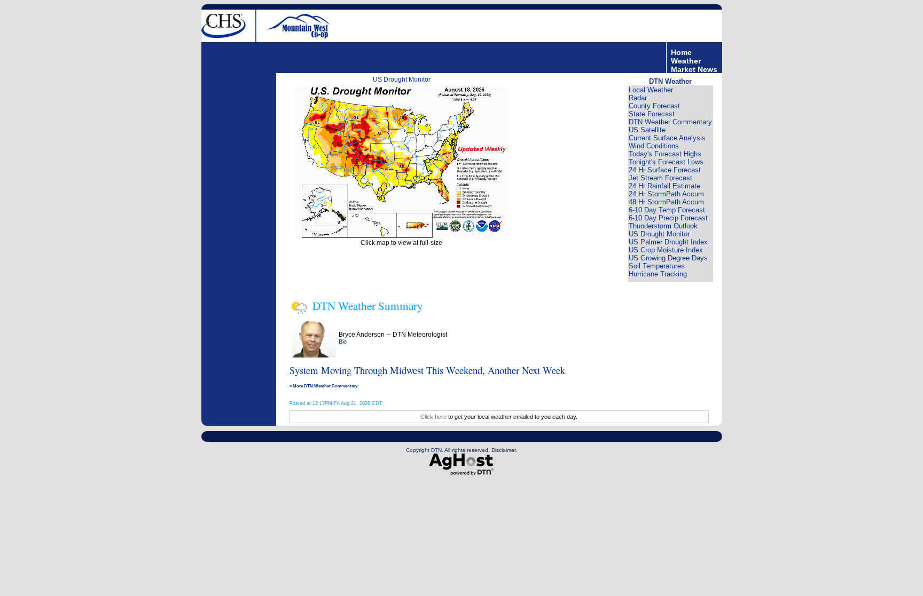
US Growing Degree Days (668, 258)
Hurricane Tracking (658, 274)
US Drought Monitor (402, 79)
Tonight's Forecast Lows (666, 162)
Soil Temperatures (657, 266)
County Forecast (654, 106)
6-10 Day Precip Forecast (668, 218)
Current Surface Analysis (667, 138)
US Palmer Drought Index (668, 242)
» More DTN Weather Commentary (323, 385)
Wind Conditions (654, 146)
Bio (343, 341)
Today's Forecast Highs (665, 154)
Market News (694, 69)
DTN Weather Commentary (670, 122)
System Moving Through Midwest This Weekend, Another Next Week (427, 370)
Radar (638, 98)
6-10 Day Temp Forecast (667, 210)
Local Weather (651, 90)
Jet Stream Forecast (660, 178)
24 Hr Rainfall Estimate (664, 186)
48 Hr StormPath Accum (666, 202)
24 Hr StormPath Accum (666, 194)
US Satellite (647, 130)
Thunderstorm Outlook (663, 226)
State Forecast (652, 114)
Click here (433, 417)
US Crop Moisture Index (666, 250)
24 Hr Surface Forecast (665, 170)
